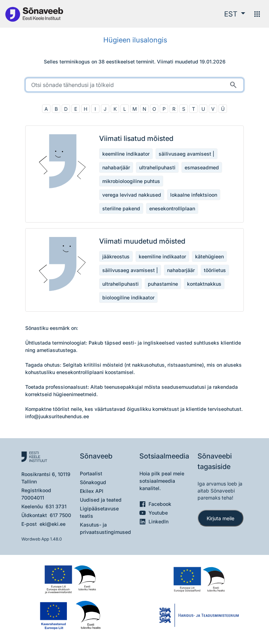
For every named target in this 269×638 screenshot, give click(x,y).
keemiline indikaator (126, 154)
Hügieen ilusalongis (135, 40)
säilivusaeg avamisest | (186, 154)
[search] (134, 85)
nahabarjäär (116, 167)
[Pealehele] (34, 14)
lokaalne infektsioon (193, 195)
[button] (234, 14)
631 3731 (56, 506)
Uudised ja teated (101, 500)
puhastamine (163, 284)
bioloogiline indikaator (128, 297)
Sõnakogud (93, 482)
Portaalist (91, 473)
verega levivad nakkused (131, 195)
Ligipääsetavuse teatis (99, 512)
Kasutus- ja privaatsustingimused (105, 528)
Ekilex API (91, 491)
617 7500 (60, 515)
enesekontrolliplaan (172, 208)
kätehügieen (209, 256)
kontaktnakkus (204, 284)
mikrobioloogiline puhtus (131, 181)
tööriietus (215, 270)
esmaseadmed (202, 167)
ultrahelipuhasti (157, 167)
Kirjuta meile (220, 518)
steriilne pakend (121, 208)
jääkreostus (116, 256)
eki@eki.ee (52, 524)
